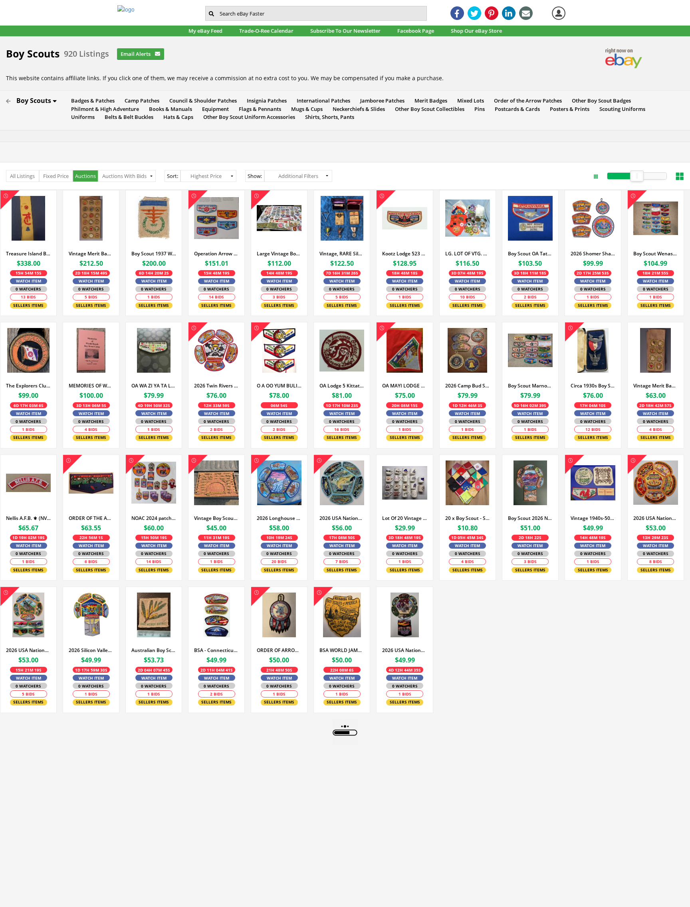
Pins (478, 109)
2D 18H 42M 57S (655, 405)
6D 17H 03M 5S (29, 405)
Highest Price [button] (206, 176)
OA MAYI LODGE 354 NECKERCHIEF (404, 385)
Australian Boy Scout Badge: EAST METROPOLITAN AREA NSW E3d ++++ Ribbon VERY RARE (153, 650)
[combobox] (316, 13)
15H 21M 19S (29, 670)
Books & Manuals (168, 109)
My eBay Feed (207, 30)
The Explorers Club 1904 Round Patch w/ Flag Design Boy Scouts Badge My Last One (28, 385)
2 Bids (530, 297)
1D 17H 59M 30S (91, 670)
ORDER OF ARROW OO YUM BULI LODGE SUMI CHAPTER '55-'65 (279, 650)
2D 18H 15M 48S (91, 273)
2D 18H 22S (530, 537)
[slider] (637, 176)
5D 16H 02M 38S (530, 405)
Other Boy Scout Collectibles (427, 109)
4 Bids (91, 429)
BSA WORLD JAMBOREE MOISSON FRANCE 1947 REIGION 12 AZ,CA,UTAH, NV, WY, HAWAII (341, 650)
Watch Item (28, 281)
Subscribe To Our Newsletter (347, 30)
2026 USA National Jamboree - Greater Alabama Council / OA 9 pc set (404, 650)
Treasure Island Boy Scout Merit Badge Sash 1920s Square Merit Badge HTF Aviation (28, 253)
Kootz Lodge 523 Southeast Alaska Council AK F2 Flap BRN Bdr (404, 253)
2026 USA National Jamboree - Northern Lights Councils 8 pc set (341, 518)
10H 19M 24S (279, 537)
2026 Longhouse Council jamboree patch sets (279, 518)
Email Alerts (136, 53)
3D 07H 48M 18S (467, 273)
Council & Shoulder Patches (201, 100)
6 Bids (91, 561)
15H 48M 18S (217, 273)
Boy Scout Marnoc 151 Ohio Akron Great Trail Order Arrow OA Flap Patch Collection (530, 385)
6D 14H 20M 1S (154, 273)
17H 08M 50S (342, 537)
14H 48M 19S (593, 537)
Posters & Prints (567, 109)
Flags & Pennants (258, 109)
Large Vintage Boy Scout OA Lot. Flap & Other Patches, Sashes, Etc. (279, 253)
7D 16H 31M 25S (342, 273)
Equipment (213, 109)
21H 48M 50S (279, 670)
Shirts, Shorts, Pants (327, 117)
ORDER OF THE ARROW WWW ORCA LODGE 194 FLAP (91, 518)
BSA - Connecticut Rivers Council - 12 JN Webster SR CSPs (216, 650)
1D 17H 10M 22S (342, 405)
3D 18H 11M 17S (530, 273)
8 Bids (655, 561)
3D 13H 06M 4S (91, 405)
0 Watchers (28, 289)
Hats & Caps (176, 117)
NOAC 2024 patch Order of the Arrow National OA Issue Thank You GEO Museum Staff (153, 518)
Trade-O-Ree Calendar (268, 30)
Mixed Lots (469, 100)
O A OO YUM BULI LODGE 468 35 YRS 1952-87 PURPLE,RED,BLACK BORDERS (279, 385)
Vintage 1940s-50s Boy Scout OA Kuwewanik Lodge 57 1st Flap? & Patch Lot (593, 518)
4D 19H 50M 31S (154, 405)
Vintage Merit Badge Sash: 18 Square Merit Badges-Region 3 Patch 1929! (655, 385)
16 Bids (341, 429)
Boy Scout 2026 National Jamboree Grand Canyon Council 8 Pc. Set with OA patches (530, 518)
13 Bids (28, 297)
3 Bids (279, 297)
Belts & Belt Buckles (127, 117)
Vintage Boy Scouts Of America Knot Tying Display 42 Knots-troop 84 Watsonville (216, 518)
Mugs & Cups (305, 109)
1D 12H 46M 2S (467, 405)
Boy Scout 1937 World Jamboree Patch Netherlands (153, 253)
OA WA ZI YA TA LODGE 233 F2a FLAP (153, 385)
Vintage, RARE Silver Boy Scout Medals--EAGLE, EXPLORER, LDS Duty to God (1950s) (341, 253)
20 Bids (279, 561)
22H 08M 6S (342, 670)
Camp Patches (140, 100)
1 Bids (153, 297)
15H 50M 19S (154, 537)
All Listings (22, 176)
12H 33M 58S (217, 405)
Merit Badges (429, 100)
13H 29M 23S (655, 537)
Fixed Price (56, 176)
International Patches (321, 100)
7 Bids (341, 561)
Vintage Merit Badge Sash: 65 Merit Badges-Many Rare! (91, 253)
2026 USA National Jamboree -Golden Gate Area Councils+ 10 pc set (28, 650)
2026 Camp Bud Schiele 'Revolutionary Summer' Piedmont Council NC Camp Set (467, 385)
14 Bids (216, 297)
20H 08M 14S (405, 405)
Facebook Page (417, 30)
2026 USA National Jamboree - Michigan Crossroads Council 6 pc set (655, 518)
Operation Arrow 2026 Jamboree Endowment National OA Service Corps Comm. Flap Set (216, 253)
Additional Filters (298, 176)
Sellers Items (28, 305)
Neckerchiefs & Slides (357, 109)
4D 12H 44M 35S (405, 670)
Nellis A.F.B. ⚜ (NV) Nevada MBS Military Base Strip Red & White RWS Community (28, 518)
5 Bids (91, 297)
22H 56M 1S (91, 537)
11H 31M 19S (217, 537)
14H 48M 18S (279, 273)
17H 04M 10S (593, 405)
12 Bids (593, 429)
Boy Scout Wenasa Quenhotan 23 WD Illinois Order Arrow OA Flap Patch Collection (655, 253)
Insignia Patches (265, 100)
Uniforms (81, 117)
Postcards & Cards (515, 109)
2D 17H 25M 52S (593, 273)
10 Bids (467, 297)
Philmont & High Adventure (103, 109)
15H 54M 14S (29, 273)
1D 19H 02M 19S (28, 537)
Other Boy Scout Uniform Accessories (247, 117)
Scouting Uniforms (620, 109)
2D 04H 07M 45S (154, 670)
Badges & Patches (91, 100)
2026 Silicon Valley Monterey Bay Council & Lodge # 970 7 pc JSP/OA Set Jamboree (91, 650)
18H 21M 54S (655, 273)
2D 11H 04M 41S (216, 670)
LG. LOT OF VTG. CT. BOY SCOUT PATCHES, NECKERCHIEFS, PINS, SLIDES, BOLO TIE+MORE (467, 253)
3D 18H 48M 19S (405, 537)
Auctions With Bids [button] (124, 176)
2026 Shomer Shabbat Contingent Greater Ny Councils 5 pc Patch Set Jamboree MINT (593, 253)
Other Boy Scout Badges (599, 100)
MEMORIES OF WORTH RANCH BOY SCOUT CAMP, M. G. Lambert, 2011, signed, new (91, 385)
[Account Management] (558, 13)
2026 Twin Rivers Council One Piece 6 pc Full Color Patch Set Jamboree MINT (216, 385)
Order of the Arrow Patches (526, 100)
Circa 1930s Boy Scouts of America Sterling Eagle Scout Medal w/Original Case (593, 385)
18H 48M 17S (405, 273)
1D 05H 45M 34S (467, 537)
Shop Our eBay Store (478, 30)
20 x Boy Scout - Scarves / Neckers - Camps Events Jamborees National (467, 518)
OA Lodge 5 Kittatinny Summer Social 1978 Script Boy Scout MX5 (341, 385)
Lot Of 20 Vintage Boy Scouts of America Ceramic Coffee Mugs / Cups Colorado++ (404, 518)
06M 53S (279, 405)
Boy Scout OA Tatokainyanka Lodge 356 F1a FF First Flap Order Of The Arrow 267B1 (530, 253)
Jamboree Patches (380, 100)
